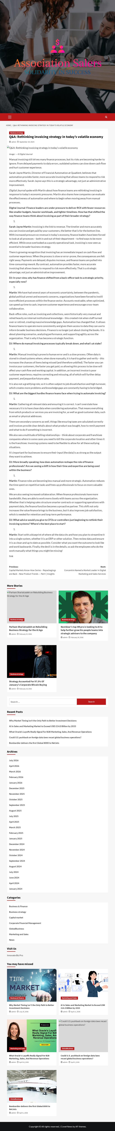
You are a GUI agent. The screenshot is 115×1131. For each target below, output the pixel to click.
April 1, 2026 (23, 1113)
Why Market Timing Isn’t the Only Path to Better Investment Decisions (43, 720)
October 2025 (16, 799)
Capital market (16, 917)
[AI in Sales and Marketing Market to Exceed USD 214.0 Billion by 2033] (83, 985)
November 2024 (17, 849)
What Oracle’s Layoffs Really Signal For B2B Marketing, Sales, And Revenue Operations (50, 732)
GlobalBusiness (16, 928)
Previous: (32, 570)
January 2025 (15, 838)
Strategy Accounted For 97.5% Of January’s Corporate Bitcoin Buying (28, 683)
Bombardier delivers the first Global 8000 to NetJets (34, 743)
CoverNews (66, 1126)
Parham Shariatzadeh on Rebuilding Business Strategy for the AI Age (28, 628)
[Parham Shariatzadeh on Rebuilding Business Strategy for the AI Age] (32, 607)
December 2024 (16, 844)
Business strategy (16, 133)
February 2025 (16, 833)
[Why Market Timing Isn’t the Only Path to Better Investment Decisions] (32, 985)
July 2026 (14, 760)
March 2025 (15, 827)
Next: (85, 570)
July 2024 (14, 872)
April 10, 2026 (24, 1062)
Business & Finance (18, 906)
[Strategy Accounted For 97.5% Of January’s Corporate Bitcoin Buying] (32, 661)
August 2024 (15, 866)
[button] (10, 116)
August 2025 (15, 810)
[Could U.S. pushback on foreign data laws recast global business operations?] (83, 1035)
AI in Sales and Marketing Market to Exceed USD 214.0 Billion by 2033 (42, 726)
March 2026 (15, 771)
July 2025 (14, 816)
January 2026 (15, 782)
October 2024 (16, 855)
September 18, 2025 (26, 142)
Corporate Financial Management (25, 923)
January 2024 (15, 888)
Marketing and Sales (18, 934)
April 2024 (14, 883)
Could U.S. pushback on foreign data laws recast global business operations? (45, 737)
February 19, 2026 (25, 689)
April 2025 (14, 822)
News (11, 940)
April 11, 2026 (75, 1012)
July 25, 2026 (23, 1012)
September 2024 (17, 861)
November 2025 (17, 794)
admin (14, 142)
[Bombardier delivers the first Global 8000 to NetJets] (32, 1086)
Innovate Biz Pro (15, 955)
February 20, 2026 (77, 637)
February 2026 (16, 777)
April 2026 (14, 766)
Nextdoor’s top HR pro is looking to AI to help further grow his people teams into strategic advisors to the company (82, 630)
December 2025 (16, 788)
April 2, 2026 (75, 1062)
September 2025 (17, 805)
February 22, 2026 (25, 634)
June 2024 (14, 877)
